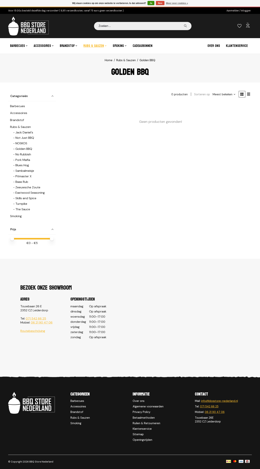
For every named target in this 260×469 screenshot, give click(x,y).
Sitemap (138, 434)
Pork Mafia (22, 160)
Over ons (213, 46)
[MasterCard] (234, 462)
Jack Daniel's (24, 132)
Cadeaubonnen (142, 46)
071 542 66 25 (36, 318)
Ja (151, 3)
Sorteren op (202, 94)
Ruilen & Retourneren (146, 423)
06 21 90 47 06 (42, 322)
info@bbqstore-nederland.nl (219, 401)
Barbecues (17, 106)
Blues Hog (22, 165)
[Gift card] (247, 462)
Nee (160, 3)
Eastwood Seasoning (30, 193)
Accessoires (18, 113)
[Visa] (241, 462)
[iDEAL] (228, 462)
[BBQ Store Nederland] (28, 25)
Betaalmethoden (144, 418)
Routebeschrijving (32, 331)
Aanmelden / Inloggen (239, 10)
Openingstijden (142, 440)
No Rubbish (23, 154)
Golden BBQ (23, 149)
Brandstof (17, 120)
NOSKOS (21, 143)
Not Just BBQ (24, 138)
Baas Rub (21, 182)
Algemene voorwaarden (148, 406)
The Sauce (22, 209)
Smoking (16, 216)
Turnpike (21, 204)
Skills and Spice (25, 198)
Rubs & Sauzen (126, 60)
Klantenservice (237, 46)
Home (108, 60)
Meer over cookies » (177, 3)
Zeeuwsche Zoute (27, 187)
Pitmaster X (23, 176)
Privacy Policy (141, 412)
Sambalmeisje (24, 171)
